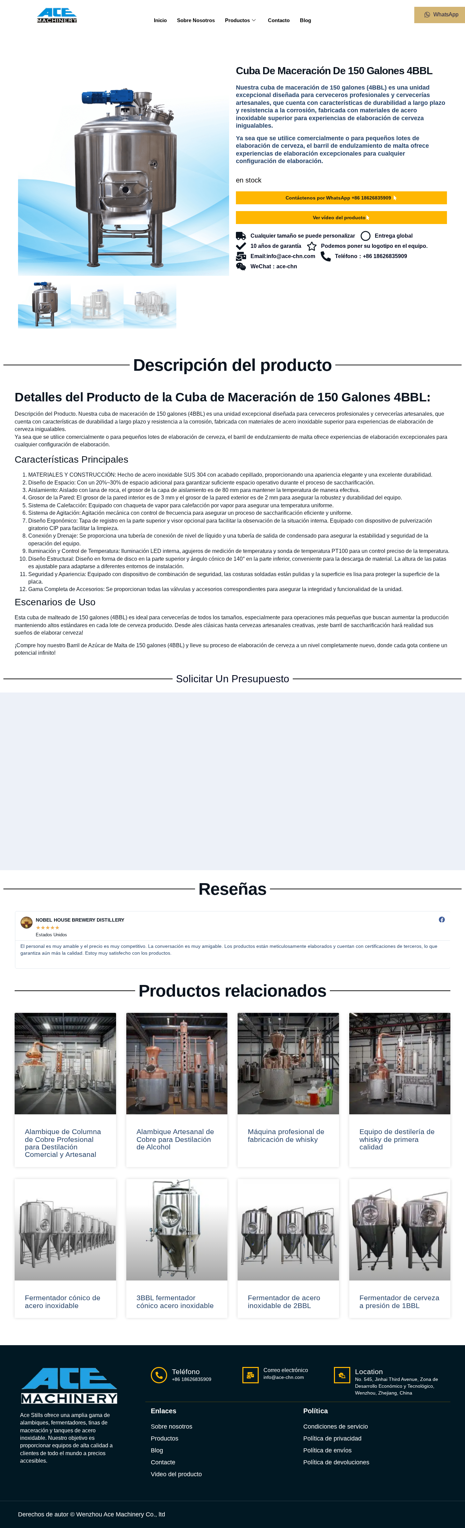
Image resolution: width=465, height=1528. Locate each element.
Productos (237, 20)
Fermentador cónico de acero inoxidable (62, 1301)
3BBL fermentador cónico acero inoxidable (175, 1301)
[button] (217, 76)
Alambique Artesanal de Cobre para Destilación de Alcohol (175, 1139)
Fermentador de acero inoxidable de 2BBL (284, 1301)
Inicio (160, 20)
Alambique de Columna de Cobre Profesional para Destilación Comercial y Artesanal (63, 1143)
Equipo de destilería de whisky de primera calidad (397, 1139)
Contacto (279, 20)
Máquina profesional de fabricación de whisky (286, 1135)
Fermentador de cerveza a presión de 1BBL (399, 1301)
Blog (305, 20)
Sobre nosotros (196, 20)
